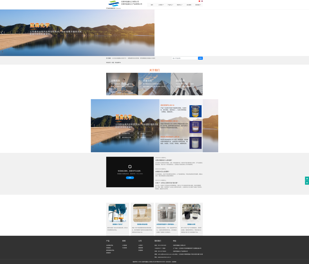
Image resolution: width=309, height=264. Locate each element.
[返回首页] (307, 179)
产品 (107, 241)
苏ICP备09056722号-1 (160, 261)
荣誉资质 (140, 248)
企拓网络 (174, 261)
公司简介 (160, 5)
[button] (2, 33)
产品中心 (170, 5)
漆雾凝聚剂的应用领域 (133, 58)
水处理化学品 (126, 133)
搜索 (200, 58)
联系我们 (197, 5)
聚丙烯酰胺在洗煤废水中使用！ (148, 58)
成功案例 (189, 5)
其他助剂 (143, 137)
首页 (152, 5)
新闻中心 (179, 5)
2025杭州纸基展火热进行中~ (119, 58)
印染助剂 (143, 133)
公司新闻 (124, 245)
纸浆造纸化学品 (126, 137)
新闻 (124, 241)
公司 (140, 241)
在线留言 (140, 250)
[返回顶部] (307, 183)
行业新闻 (124, 248)
